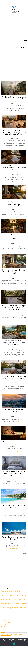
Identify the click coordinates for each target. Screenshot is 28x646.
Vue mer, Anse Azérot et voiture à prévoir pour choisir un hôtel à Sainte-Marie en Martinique (14, 342)
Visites (18, 509)
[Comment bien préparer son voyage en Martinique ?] (14, 528)
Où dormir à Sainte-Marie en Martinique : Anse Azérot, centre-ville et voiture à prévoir (14, 378)
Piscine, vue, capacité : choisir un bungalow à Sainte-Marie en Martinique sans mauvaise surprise (14, 203)
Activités (3, 634)
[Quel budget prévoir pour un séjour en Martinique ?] (13, 496)
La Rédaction (13, 103)
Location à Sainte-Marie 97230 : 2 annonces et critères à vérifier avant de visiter (14, 168)
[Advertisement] (14, 65)
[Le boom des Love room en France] (13, 432)
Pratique (15, 509)
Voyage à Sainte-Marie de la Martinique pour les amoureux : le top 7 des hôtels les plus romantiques (14, 473)
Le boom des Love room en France (14, 442)
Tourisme (15, 634)
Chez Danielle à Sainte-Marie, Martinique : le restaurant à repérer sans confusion (14, 98)
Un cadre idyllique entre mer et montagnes (14, 411)
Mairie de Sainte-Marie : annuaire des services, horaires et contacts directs (14, 626)
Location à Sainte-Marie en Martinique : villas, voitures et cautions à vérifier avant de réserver (14, 307)
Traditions (20, 634)
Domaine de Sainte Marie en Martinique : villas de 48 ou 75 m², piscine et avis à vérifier (14, 272)
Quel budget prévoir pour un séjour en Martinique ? (14, 506)
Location (11, 634)
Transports (3, 636)
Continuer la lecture (19, 421)
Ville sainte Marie (14, 22)
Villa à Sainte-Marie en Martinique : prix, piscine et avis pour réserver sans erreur (14, 237)
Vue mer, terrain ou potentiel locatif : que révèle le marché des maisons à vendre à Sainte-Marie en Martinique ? (14, 132)
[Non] (26, 642)
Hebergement (14, 101)
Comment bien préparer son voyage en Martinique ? (14, 538)
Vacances (8, 636)
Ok (14, 644)
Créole (7, 634)
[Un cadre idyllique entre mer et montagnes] (14, 401)
